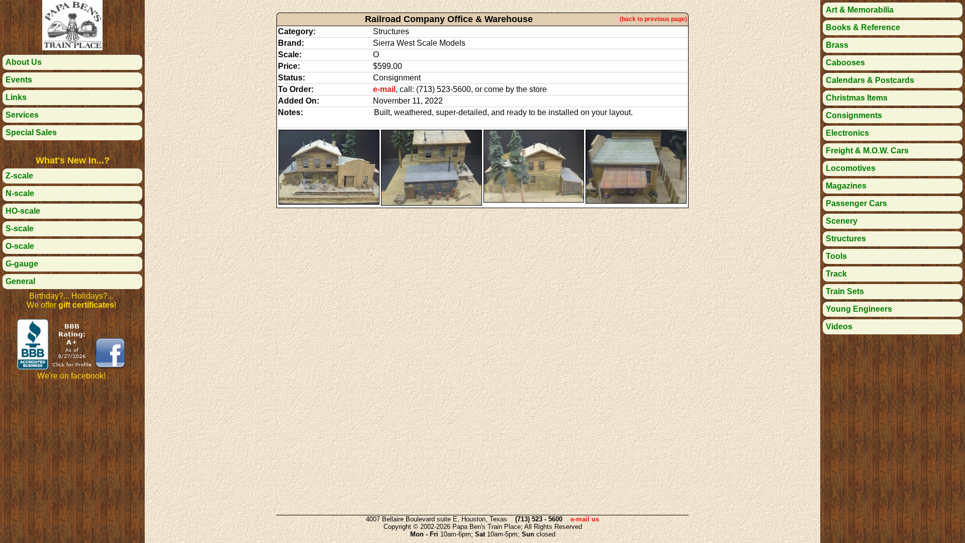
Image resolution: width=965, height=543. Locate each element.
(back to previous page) (653, 19)
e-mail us (584, 519)
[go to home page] (72, 47)
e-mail (384, 89)
